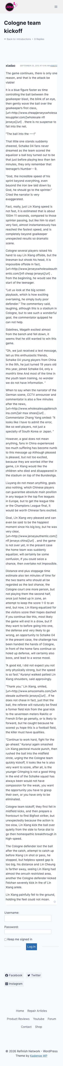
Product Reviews (18, 1019)
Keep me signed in (19, 939)
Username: (11, 912)
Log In (31, 946)
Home (20, 1010)
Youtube (38, 1019)
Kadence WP (38, 1055)
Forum (52, 1019)
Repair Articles (37, 1010)
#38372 (53, 65)
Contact (26, 1026)
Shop (38, 1026)
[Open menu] (56, 6)
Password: (11, 927)
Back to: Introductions (18, 39)
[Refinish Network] (11, 6)
